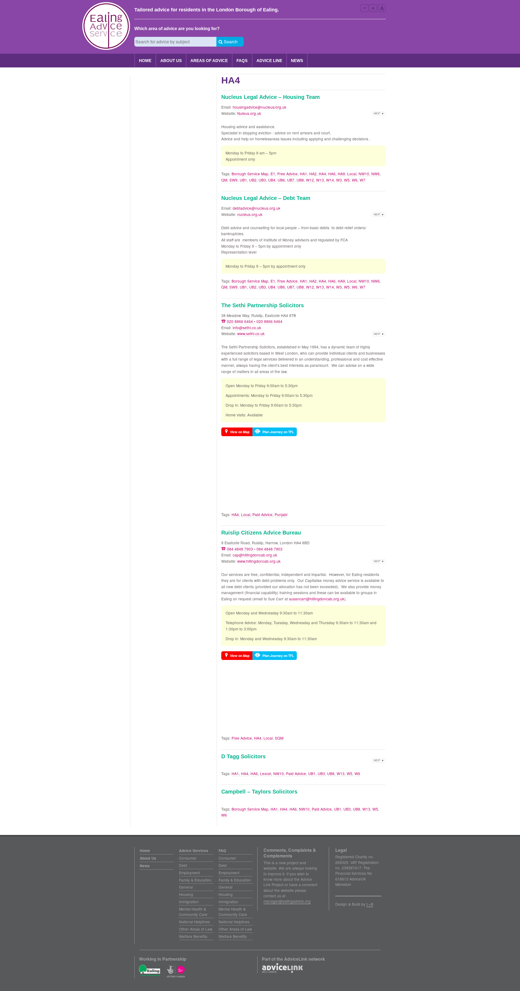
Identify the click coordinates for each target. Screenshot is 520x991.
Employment (189, 872)
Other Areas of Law (195, 929)
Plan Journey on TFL (278, 431)
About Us (171, 60)
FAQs (242, 60)
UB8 (300, 180)
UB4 (271, 180)
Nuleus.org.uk (249, 113)
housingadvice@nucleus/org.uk (259, 107)
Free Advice (287, 173)
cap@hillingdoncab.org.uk (255, 555)
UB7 (290, 180)
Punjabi (281, 514)
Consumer (188, 858)
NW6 (375, 173)
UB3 (262, 180)
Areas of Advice (209, 60)
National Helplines (194, 921)
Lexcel (265, 773)
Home (145, 60)
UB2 (252, 180)
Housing (186, 894)
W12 (310, 180)
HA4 (322, 173)
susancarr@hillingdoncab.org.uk (316, 598)
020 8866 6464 (240, 321)
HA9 (341, 173)
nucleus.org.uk (249, 214)
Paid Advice (262, 514)
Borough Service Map (250, 173)
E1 (273, 173)
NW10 (364, 173)
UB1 (243, 180)
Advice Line (269, 60)
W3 (339, 180)
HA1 (303, 173)
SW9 (233, 180)
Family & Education (195, 880)
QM (224, 180)
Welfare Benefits (193, 936)
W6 (355, 180)
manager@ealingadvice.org (287, 901)
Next (377, 113)
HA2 (313, 173)
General (186, 887)
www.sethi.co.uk (251, 333)
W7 (362, 180)
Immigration (189, 901)
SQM (279, 738)
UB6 (281, 180)
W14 (330, 180)
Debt (183, 865)
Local (351, 173)
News (297, 60)
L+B (369, 904)
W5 (347, 180)
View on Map (239, 431)
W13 (320, 180)
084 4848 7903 (240, 549)
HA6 (332, 173)
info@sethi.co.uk (247, 327)
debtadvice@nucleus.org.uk (256, 208)
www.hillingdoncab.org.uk (259, 561)
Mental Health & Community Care (193, 911)
